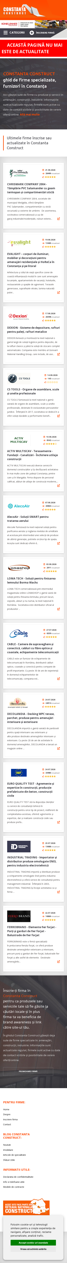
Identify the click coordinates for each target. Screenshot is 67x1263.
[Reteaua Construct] (26, 1214)
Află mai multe (30, 114)
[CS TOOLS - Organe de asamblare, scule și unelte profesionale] (19, 378)
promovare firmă (28, 1071)
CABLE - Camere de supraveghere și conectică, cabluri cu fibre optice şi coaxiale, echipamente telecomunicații (33, 648)
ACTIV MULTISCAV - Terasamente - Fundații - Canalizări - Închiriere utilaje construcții (32, 455)
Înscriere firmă (45, 33)
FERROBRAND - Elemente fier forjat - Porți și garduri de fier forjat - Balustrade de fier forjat (31, 931)
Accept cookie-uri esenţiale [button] (33, 1242)
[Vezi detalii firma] (58, 219)
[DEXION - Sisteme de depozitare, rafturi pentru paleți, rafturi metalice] (19, 317)
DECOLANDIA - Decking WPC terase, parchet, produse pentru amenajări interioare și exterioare (31, 718)
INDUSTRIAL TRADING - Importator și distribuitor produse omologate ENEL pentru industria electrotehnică (32, 861)
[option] (33, 24)
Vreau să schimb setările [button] (33, 1249)
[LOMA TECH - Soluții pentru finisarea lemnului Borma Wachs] (19, 567)
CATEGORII (17, 32)
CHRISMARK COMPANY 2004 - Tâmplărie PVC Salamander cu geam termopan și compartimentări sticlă (31, 188)
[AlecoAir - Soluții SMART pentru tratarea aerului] (19, 506)
